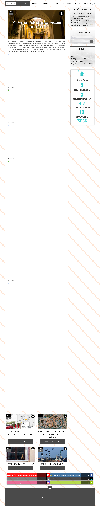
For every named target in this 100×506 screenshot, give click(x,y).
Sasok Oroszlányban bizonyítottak (78, 61)
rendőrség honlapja (34, 51)
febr (40, 448)
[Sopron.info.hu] (17, 5)
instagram (67, 3)
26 (11, 14)
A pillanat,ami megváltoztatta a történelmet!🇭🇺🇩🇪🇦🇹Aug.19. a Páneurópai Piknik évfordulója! (82, 24)
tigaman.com (53, 497)
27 (40, 450)
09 (8, 418)
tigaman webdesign (39, 497)
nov (11, 12)
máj (40, 415)
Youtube (35, 3)
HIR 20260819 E (74, 22)
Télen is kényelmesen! (30, 483)
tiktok (92, 479)
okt (8, 415)
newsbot (56, 3)
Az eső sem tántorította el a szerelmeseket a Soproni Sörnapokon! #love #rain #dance (82, 17)
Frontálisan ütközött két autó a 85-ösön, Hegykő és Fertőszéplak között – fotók (82, 64)
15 (8, 450)
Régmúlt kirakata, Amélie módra (18, 483)
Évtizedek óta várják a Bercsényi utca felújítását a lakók (81, 55)
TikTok (77, 3)
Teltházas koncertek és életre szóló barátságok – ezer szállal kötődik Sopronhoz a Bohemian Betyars (82, 14)
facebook (45, 3)
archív (86, 3)
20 (40, 418)
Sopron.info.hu (23, 497)
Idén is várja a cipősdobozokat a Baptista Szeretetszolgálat (79, 59)
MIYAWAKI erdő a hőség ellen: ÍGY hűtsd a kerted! (81, 20)
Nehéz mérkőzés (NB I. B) (76, 53)
